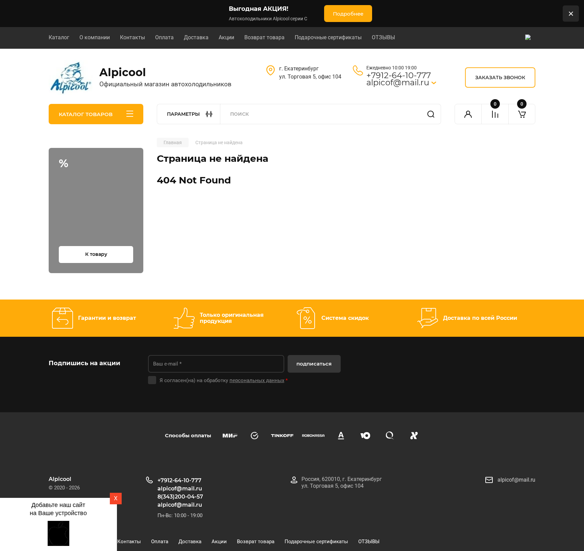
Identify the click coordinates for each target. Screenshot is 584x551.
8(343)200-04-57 (180, 496)
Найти (431, 114)
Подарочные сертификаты (328, 37)
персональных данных (256, 380)
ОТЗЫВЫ (383, 37)
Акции (226, 37)
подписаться (314, 363)
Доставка (196, 37)
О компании (94, 37)
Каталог (59, 37)
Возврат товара (264, 37)
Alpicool (122, 72)
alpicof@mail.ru (179, 505)
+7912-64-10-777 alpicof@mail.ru (398, 78)
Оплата (164, 37)
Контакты (132, 37)
